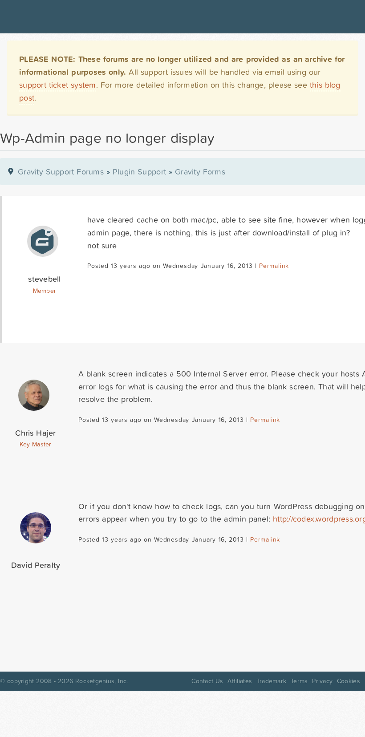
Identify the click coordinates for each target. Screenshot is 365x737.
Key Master (35, 444)
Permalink (274, 265)
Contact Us (207, 680)
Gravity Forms (200, 172)
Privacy (322, 680)
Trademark (271, 680)
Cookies (348, 680)
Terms (299, 680)
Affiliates (239, 680)
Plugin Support (139, 172)
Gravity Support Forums (61, 172)
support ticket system (57, 85)
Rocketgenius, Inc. (101, 680)
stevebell (44, 279)
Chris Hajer (35, 433)
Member (45, 290)
